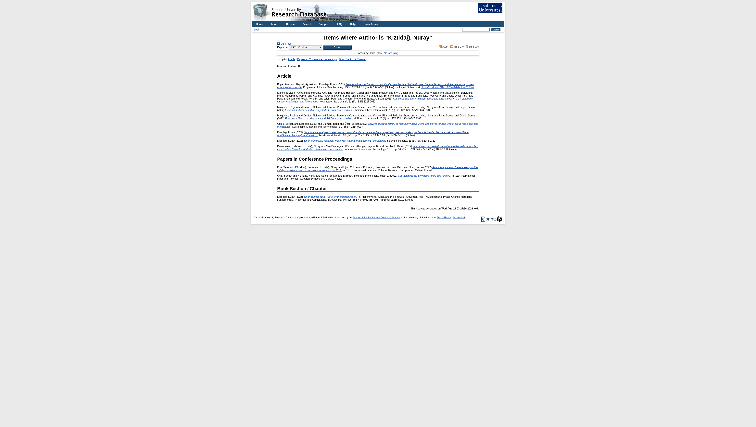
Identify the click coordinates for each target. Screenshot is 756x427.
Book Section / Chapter (352, 59)
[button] (337, 47)
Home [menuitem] (259, 24)
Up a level (286, 43)
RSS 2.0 (473, 46)
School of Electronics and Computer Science (376, 217)
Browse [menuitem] (290, 24)
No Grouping (391, 53)
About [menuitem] (274, 24)
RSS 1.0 (458, 46)
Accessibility (459, 217)
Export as (282, 47)
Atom (445, 46)
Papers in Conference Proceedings (317, 59)
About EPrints (444, 217)
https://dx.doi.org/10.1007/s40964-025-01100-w (447, 87)
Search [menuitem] (307, 24)
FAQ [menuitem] (339, 24)
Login (257, 29)
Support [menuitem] (324, 24)
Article (291, 59)
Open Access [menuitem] (371, 24)
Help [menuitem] (353, 24)
